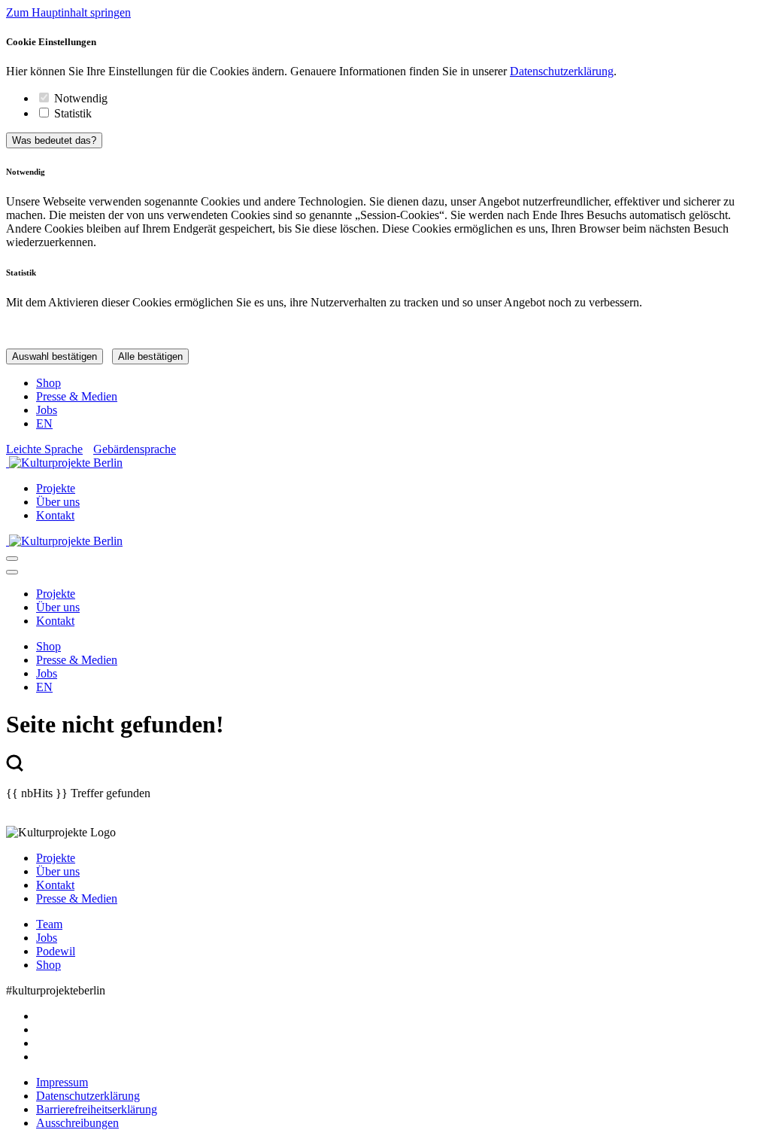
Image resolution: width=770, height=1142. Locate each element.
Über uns (58, 501)
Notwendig (81, 98)
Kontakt (55, 515)
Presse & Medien (76, 396)
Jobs (46, 410)
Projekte (55, 488)
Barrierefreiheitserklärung (96, 1109)
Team (49, 924)
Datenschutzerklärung (562, 71)
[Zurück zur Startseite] (385, 463)
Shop (48, 382)
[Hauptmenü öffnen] (12, 558)
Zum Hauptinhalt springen (68, 12)
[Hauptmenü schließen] (12, 572)
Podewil (55, 951)
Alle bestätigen (150, 356)
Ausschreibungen (77, 1122)
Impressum (62, 1082)
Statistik (73, 113)
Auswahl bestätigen (54, 356)
